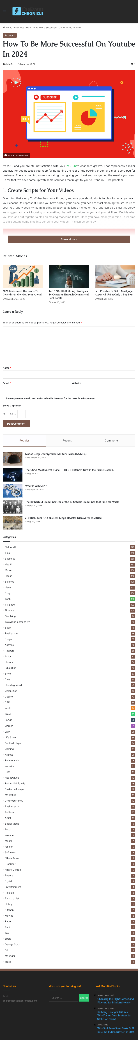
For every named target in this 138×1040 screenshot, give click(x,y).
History (9, 662)
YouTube (71, 166)
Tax (7, 932)
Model (8, 840)
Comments (112, 440)
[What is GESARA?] (12, 491)
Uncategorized (13, 685)
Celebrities (11, 690)
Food (7, 829)
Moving (9, 915)
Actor (8, 656)
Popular (24, 440)
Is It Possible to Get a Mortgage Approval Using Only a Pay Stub (114, 292)
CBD (7, 702)
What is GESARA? (36, 485)
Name (7, 367)
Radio (8, 927)
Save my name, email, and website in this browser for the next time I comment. (51, 398)
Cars (7, 679)
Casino (9, 696)
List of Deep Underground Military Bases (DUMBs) (55, 453)
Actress (9, 644)
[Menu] (4, 13)
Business (19, 27)
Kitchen (9, 909)
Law (7, 731)
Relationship (12, 760)
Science (9, 581)
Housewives (12, 777)
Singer (8, 639)
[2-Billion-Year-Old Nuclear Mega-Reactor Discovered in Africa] (12, 523)
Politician (10, 812)
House (8, 575)
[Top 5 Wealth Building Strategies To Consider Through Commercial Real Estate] (69, 276)
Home (8, 27)
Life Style (10, 737)
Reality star (11, 633)
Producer (10, 863)
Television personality (17, 621)
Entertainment (13, 886)
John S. (9, 64)
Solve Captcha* (12, 405)
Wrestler (10, 835)
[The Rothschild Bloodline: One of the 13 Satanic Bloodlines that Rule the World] (12, 507)
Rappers (9, 650)
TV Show (10, 604)
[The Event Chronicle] (28, 11)
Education (10, 667)
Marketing (10, 794)
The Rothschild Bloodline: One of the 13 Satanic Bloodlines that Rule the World (72, 501)
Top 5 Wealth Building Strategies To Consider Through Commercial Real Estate (69, 294)
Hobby (8, 904)
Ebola (8, 938)
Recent (67, 440)
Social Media (12, 823)
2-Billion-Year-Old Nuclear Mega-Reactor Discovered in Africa (63, 517)
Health (8, 564)
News (8, 587)
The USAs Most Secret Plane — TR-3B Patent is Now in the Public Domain (69, 469)
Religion (9, 892)
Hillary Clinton (13, 869)
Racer (8, 921)
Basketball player (15, 789)
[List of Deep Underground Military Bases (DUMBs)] (12, 459)
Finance (9, 610)
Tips (7, 552)
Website (76, 383)
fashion (9, 846)
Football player (13, 743)
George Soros (13, 944)
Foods (8, 719)
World (8, 708)
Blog (7, 593)
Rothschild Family (15, 783)
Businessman (12, 806)
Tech (8, 598)
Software (10, 852)
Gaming (9, 748)
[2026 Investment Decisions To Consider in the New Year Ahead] (23, 276)
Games (9, 725)
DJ (6, 950)
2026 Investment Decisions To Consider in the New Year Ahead (22, 292)
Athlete (9, 754)
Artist (8, 817)
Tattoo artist (12, 898)
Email (7, 383)
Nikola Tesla (12, 858)
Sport (8, 627)
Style (8, 673)
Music (8, 570)
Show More (68, 239)
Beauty (9, 875)
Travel (8, 713)
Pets (7, 771)
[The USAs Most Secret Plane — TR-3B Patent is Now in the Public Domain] (12, 475)
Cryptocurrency (14, 800)
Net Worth (11, 547)
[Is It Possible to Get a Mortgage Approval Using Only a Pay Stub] (115, 276)
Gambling (10, 616)
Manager (10, 955)
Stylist (8, 881)
